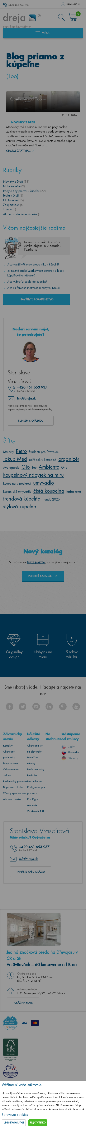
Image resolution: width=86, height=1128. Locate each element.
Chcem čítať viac (18, 150)
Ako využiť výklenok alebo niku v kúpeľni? (33, 264)
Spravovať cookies (15, 1114)
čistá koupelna (48, 490)
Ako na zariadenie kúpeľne (22, 214)
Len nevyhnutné (14, 1122)
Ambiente (49, 466)
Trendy (9, 209)
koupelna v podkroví (17, 483)
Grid (64, 467)
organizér (68, 459)
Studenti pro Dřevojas (43, 452)
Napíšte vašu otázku (31, 871)
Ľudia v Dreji (13, 195)
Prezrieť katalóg (40, 576)
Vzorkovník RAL (35, 811)
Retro (21, 451)
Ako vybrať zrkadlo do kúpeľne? (27, 282)
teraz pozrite (36, 562)
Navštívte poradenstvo (36, 299)
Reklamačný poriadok (15, 781)
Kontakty (8, 745)
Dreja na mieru (11, 763)
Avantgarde (11, 467)
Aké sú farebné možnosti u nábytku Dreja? (34, 288)
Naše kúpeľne (14, 186)
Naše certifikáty (35, 769)
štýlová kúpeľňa (19, 506)
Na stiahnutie (34, 781)
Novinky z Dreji (22, 122)
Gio (26, 466)
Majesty (8, 452)
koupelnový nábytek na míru (33, 475)
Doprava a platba (13, 787)
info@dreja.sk (26, 398)
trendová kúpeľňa (21, 498)
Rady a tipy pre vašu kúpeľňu (24, 191)
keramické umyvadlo (17, 491)
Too (34, 467)
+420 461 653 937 (18, 4)
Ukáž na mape (23, 1002)
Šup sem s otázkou (30, 420)
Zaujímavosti (13, 205)
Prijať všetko (38, 1122)
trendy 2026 (51, 499)
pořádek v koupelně (42, 459)
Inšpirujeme (13, 200)
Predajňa (32, 775)
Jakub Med (15, 459)
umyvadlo (43, 482)
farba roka (73, 491)
